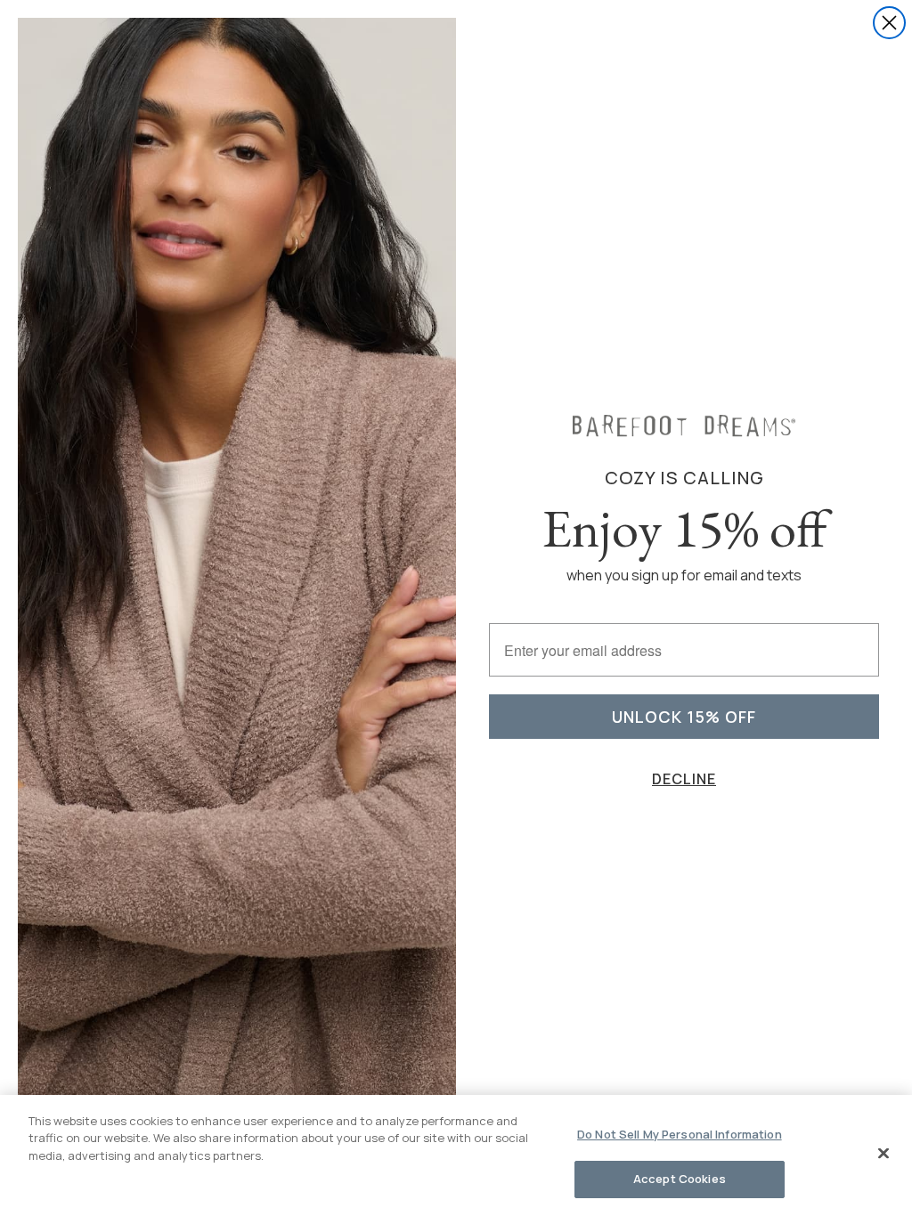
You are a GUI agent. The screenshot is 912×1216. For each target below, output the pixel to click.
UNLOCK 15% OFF (684, 716)
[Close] (883, 1152)
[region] (456, 1155)
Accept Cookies (679, 1179)
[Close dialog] (889, 22)
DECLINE (684, 779)
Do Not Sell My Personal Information (679, 1134)
